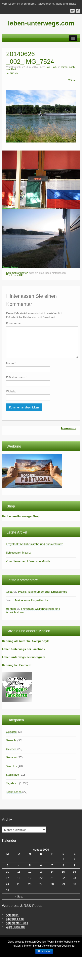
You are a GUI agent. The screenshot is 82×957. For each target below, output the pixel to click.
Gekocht (11, 740)
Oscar (10, 591)
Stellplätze (12, 774)
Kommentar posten (17, 273)
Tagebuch (12, 783)
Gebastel (11, 731)
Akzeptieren (44, 951)
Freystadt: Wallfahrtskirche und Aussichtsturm (34, 544)
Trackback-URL (15, 275)
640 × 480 (51, 67)
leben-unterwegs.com (41, 23)
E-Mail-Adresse (16, 377)
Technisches (13, 791)
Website (11, 391)
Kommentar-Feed (17, 922)
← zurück (12, 73)
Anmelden (12, 914)
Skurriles (11, 766)
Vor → (72, 80)
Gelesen (11, 749)
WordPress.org (15, 926)
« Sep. (19, 896)
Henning (11, 608)
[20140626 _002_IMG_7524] (41, 116)
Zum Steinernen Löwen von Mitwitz (28, 561)
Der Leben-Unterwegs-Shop (21, 516)
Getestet (11, 757)
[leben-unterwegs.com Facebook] (78, 11)
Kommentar (13, 323)
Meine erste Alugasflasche (31, 600)
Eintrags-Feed (15, 918)
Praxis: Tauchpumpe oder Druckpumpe (42, 591)
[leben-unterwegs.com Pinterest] (72, 11)
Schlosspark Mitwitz (18, 552)
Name (11, 363)
